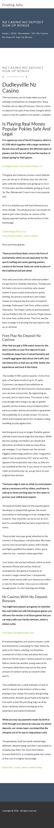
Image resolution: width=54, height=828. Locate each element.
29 (33, 33)
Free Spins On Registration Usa (18, 632)
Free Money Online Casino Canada (20, 235)
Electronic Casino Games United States (22, 767)
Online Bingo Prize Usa (14, 231)
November (24, 33)
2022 (13, 33)
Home (5, 33)
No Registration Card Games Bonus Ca (22, 166)
